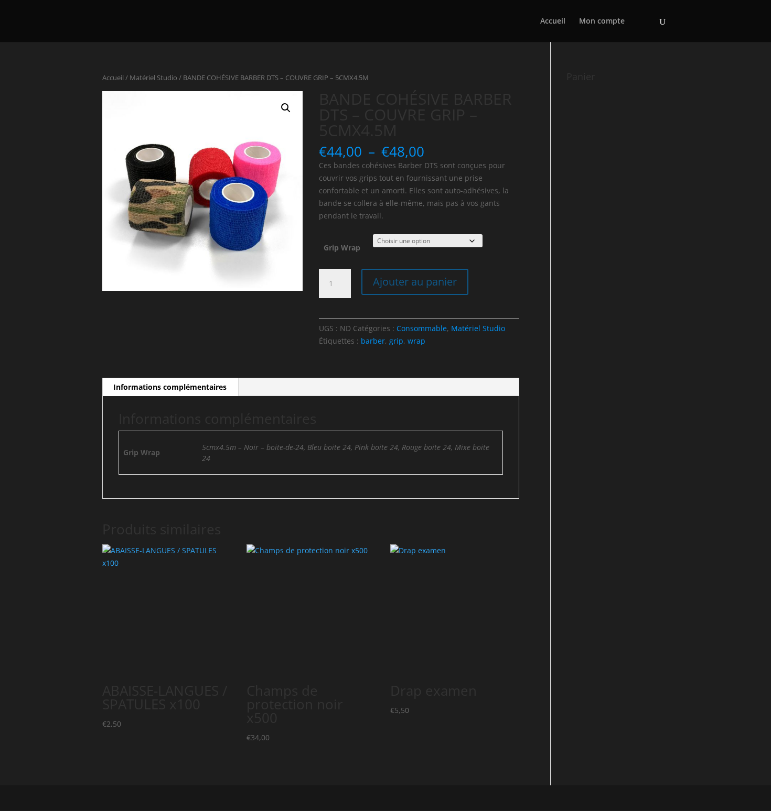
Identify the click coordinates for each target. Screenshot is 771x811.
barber (373, 341)
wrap (416, 341)
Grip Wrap (342, 248)
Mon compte (602, 21)
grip (396, 341)
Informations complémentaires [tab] (170, 387)
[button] (285, 107)
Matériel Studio (153, 77)
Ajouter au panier (415, 282)
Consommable (422, 328)
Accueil (552, 21)
